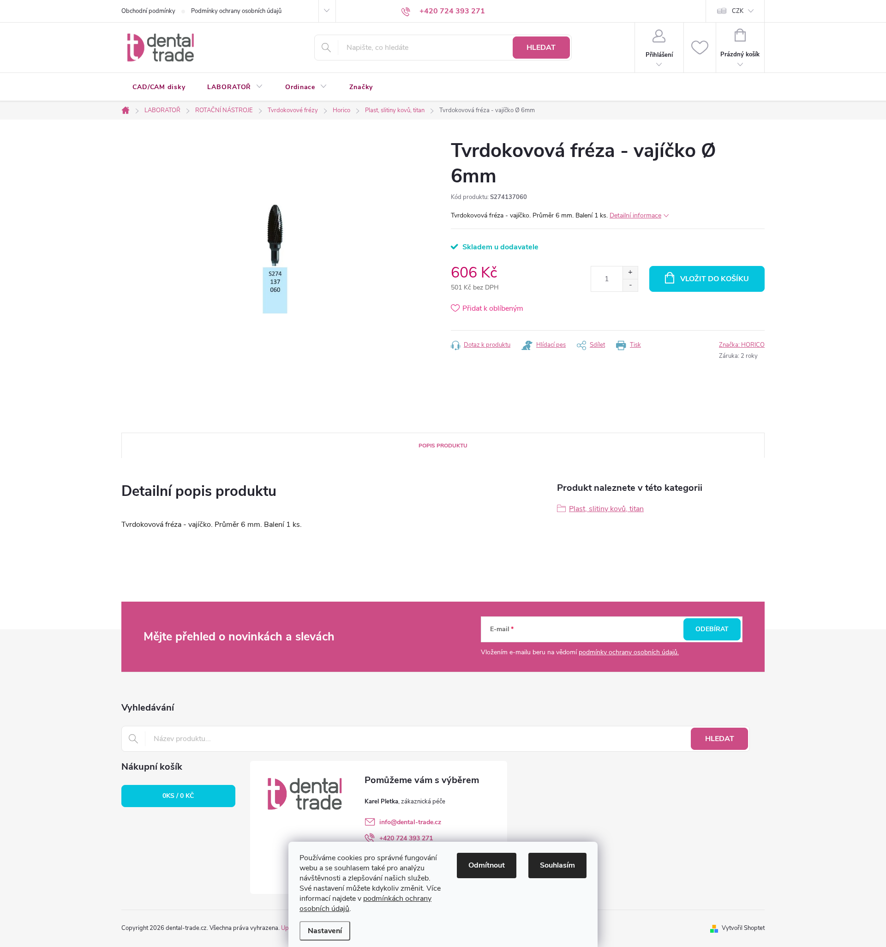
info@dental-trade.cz (410, 822)
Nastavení (325, 931)
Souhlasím (557, 865)
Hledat (541, 47)
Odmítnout (486, 865)
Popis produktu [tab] (443, 445)
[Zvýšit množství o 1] (630, 272)
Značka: (742, 345)
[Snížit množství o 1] (630, 285)
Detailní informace (635, 215)
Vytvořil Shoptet (743, 928)
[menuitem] (158, 87)
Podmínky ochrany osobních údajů (236, 11)
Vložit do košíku (714, 279)
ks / (178, 795)
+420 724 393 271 (406, 838)
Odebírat (712, 629)
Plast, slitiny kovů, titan (606, 509)
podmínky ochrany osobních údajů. (629, 652)
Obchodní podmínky (148, 11)
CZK (737, 11)
